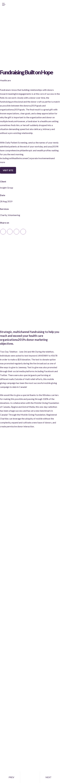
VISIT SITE (8, 170)
